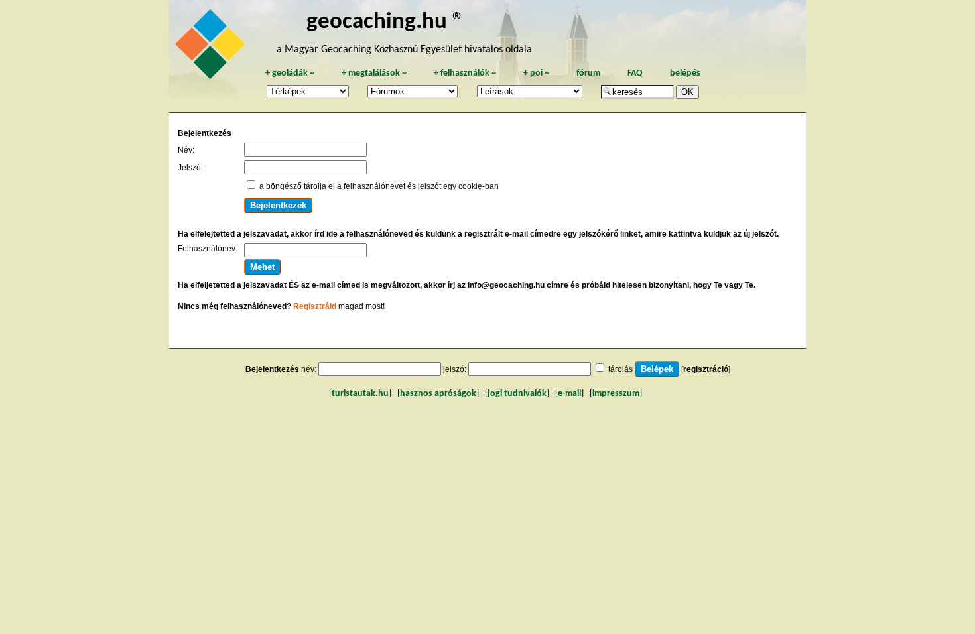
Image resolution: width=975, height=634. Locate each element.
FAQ (635, 73)
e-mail (569, 393)
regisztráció (705, 369)
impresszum (615, 393)
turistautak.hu (360, 393)
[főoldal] (212, 47)
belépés (685, 73)
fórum (588, 73)
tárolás (620, 369)
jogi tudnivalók (517, 393)
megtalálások (374, 73)
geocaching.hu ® (385, 22)
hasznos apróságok (438, 393)
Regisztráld (314, 306)
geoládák (290, 73)
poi (536, 73)
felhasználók (464, 73)
